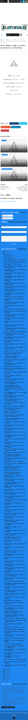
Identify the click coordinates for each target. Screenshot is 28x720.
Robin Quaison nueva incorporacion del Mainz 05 (14, 554)
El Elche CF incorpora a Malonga (13, 629)
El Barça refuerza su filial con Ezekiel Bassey (13, 479)
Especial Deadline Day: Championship (15, 331)
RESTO (21, 39)
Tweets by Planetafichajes (8, 201)
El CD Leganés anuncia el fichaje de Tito (15, 344)
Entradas (6, 215)
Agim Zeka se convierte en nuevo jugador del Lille (13, 449)
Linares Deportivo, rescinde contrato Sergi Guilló (15, 635)
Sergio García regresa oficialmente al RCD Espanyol (14, 315)
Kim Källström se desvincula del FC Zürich (14, 389)
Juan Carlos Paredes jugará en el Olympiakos (14, 442)
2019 (4, 252)
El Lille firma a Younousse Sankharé (15, 618)
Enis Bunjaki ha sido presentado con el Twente (15, 464)
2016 (4, 669)
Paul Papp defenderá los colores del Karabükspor (15, 436)
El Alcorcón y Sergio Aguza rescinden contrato (15, 372)
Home (2, 34)
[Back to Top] (14, 718)
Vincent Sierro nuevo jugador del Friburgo (14, 280)
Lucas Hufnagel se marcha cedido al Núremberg (14, 294)
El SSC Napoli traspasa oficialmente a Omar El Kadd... (15, 328)
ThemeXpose (10, 712)
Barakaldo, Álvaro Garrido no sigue (14, 627)
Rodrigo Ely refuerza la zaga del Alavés (14, 641)
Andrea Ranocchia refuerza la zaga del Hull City (14, 565)
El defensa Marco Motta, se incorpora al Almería (15, 500)
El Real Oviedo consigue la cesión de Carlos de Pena (15, 594)
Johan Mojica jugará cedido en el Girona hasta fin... (14, 379)
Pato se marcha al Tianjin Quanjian (15, 659)
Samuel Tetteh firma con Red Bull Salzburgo (14, 486)
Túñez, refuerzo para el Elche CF (14, 581)
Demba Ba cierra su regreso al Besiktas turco (13, 476)
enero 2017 (7, 258)
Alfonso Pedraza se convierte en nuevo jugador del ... (13, 382)
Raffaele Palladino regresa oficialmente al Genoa (12, 473)
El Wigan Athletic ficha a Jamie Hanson (13, 177)
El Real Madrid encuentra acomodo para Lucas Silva (14, 325)
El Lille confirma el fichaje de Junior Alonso (14, 561)
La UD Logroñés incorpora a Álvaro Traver (14, 507)
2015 (4, 671)
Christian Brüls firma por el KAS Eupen (14, 558)
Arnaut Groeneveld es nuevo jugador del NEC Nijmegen (14, 493)
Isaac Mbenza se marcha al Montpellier (12, 656)
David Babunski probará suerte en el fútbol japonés (15, 608)
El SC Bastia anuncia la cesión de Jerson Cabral (14, 334)
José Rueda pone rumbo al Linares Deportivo (14, 632)
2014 (4, 673)
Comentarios (7, 218)
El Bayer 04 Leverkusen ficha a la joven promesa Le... (14, 534)
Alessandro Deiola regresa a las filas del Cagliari (13, 520)
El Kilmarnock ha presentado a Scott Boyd (15, 439)
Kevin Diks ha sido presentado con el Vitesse (15, 530)
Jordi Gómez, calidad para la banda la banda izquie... (14, 584)
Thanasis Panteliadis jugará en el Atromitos (14, 510)
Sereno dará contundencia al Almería (15, 638)
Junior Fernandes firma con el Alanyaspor (13, 376)
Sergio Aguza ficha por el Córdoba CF (15, 262)
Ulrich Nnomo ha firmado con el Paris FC (13, 503)
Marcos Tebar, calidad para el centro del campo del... (15, 458)
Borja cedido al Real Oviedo (12, 264)
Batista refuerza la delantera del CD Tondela (15, 311)
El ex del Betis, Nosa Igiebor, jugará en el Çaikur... (13, 353)
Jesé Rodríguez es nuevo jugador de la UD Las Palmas (14, 575)
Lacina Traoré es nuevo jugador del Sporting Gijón (14, 348)
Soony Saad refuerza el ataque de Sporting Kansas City (14, 615)
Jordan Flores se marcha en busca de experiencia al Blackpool (13, 162)
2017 (4, 254)
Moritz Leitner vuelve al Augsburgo (14, 406)
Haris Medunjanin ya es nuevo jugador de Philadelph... (15, 393)
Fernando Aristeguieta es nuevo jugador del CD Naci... (13, 612)
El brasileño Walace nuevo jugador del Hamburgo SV (14, 646)
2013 (4, 676)
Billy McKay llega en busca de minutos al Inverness (13, 148)
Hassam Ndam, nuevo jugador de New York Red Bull (14, 337)
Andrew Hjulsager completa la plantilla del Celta (13, 467)
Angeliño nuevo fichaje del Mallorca (15, 452)
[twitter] (24, 1)
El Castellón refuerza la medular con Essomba (15, 587)
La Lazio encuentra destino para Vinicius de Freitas (13, 419)
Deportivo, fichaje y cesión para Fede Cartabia (14, 283)
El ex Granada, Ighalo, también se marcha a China (14, 290)
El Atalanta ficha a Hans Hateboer (14, 309)
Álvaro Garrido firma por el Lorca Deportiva (14, 597)
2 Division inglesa (7, 169)
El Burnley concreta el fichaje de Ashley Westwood (14, 363)
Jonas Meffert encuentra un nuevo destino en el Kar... (14, 303)
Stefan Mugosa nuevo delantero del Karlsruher (14, 277)
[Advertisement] (14, 14)
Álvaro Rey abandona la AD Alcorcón (14, 260)
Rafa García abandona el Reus (13, 470)
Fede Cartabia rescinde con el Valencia (13, 341)
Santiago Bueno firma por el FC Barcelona (13, 446)
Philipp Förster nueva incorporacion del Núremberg (15, 287)
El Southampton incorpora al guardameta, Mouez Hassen (12, 455)
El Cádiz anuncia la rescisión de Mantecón (14, 299)
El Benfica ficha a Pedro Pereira (14, 351)
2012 (4, 678)
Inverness (14, 39)
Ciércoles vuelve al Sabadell (12, 643)
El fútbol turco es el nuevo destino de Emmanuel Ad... (15, 568)
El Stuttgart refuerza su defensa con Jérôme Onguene (15, 270)
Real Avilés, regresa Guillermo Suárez (13, 624)
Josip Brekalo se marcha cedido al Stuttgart (14, 403)
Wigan (2, 41)
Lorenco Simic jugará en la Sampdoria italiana (12, 357)
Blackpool (4, 154)
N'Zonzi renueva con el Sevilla (13, 606)
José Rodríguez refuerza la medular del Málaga (14, 524)
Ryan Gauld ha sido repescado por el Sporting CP (15, 425)
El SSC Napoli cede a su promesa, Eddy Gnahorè (14, 517)
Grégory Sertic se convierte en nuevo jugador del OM (15, 621)
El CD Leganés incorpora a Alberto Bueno (14, 306)
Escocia (7, 39)
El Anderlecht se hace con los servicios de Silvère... (13, 399)
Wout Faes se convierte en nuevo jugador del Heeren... (13, 513)
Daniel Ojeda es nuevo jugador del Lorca (14, 547)
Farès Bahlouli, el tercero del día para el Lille (14, 490)
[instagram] (26, 1)
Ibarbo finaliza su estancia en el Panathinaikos (14, 496)
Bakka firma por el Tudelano (12, 600)
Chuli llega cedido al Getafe (13, 366)
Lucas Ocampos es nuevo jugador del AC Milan (15, 665)
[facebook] (21, 1)
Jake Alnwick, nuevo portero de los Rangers (14, 662)
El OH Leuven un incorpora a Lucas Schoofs (14, 432)
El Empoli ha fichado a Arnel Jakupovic (13, 527)
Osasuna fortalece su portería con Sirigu (14, 322)
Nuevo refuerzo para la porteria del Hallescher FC (15, 266)
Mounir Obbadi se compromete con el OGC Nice (14, 571)
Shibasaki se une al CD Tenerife (13, 461)
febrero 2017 (8, 256)
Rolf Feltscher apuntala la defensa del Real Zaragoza (14, 590)
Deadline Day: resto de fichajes (13, 296)
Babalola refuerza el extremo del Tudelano (14, 603)
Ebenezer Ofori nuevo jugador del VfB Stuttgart (15, 544)
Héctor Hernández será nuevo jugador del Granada (15, 649)
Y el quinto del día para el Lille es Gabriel (15, 422)
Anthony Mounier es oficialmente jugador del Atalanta (13, 415)
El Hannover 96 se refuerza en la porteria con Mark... (14, 551)
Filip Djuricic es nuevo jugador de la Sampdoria (14, 653)
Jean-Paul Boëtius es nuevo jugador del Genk (14, 318)
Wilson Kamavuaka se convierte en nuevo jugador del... (14, 396)
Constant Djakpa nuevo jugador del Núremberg (14, 273)
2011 (4, 680)
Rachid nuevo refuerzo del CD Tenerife (12, 541)
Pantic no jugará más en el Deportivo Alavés (12, 412)
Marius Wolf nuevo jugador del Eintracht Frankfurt (13, 408)
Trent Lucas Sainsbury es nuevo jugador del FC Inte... (13, 483)
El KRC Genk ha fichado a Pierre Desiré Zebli (13, 429)
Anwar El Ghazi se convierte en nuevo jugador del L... (15, 578)
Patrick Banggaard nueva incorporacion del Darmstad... (13, 386)
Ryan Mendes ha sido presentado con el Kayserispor (14, 369)
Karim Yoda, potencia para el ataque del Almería (15, 360)
